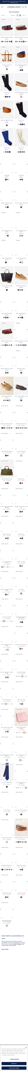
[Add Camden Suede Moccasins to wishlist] (12, 200)
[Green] (22, 483)
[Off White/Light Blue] (7, 926)
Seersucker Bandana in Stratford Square (7, 921)
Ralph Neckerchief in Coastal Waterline (7, 755)
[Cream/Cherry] (4, 97)
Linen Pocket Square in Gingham (7, 562)
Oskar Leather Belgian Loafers (21, 396)
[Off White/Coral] (6, 236)
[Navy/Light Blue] (6, 594)
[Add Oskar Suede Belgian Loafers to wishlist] (27, 90)
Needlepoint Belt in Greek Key (21, 37)
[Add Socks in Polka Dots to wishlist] (27, 449)
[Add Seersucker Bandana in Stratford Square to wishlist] (12, 918)
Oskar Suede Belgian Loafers (21, 92)
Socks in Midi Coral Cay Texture (7, 231)
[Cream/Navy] (8, 594)
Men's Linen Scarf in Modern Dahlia (7, 673)
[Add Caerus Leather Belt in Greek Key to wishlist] (12, 117)
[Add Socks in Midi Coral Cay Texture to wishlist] (12, 228)
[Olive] (8, 455)
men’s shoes (17, 944)
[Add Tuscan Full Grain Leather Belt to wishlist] (27, 200)
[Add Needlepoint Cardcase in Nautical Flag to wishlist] (27, 614)
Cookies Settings (14, 1059)
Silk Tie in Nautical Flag (7, 782)
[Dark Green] (6, 207)
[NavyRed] (9, 41)
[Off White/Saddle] (7, 69)
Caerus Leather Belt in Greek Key (7, 121)
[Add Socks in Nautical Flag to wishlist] (12, 255)
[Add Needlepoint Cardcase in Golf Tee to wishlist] (27, 504)
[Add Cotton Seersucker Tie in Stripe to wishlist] (12, 642)
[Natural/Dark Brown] (7, 125)
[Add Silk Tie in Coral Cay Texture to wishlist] (27, 807)
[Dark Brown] (8, 179)
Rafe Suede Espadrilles (21, 285)
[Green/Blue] (22, 566)
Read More (5, 949)
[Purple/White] (12, 621)
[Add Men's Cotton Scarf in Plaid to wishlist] (27, 642)
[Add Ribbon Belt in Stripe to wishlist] (27, 863)
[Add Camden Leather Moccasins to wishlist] (12, 366)
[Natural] (21, 897)
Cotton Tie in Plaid (21, 561)
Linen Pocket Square (6, 616)
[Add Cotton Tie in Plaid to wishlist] (27, 559)
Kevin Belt (21, 589)
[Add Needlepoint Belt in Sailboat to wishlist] (12, 35)
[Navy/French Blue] (6, 97)
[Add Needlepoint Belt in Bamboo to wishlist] (12, 421)
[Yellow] (6, 567)
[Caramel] (18, 290)
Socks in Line (7, 92)
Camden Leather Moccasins (7, 368)
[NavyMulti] (2, 41)
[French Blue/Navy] (10, 97)
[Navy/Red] (8, 97)
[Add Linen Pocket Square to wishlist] (12, 614)
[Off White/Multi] (8, 262)
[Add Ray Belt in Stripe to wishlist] (27, 366)
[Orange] (8, 538)
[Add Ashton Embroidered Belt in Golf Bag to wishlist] (27, 62)
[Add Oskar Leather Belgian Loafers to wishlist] (27, 393)
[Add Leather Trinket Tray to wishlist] (12, 531)
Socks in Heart (7, 810)
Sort (24, 15)
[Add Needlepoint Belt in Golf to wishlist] (27, 421)
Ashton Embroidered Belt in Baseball (7, 507)
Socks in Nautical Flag (7, 258)
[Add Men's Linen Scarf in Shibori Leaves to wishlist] (12, 587)
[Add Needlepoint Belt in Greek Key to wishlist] (27, 35)
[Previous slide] (0, 41)
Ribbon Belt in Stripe (21, 865)
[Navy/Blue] (20, 870)
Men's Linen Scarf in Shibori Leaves (7, 590)
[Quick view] (1, 35)
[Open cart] (26, 7)
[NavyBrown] (6, 41)
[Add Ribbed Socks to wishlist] (27, 476)
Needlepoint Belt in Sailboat (7, 37)
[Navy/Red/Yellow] (22, 870)
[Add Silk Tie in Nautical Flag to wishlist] (12, 780)
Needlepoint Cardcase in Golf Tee (21, 507)
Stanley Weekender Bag (7, 451)
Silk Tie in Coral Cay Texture (21, 810)
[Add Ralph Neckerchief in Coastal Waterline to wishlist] (12, 752)
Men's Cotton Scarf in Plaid (21, 644)
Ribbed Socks (21, 534)
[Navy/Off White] (25, 41)
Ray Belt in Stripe (21, 368)
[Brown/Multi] (8, 41)
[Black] (22, 290)
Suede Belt (6, 175)
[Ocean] (8, 567)
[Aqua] (10, 567)
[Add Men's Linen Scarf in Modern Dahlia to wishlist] (12, 669)
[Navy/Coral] (8, 236)
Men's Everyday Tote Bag (6, 285)
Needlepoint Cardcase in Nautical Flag (21, 617)
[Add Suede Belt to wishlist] (12, 173)
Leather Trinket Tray (6, 534)
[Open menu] (2, 7)
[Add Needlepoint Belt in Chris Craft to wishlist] (27, 835)
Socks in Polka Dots (21, 451)
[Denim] (20, 290)
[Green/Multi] (20, 649)
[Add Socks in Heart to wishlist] (12, 807)
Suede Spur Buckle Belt (7, 837)
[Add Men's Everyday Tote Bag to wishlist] (12, 283)
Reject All (14, 1063)
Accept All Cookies (14, 1068)
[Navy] (20, 70)
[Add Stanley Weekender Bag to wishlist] (12, 449)
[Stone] (24, 290)
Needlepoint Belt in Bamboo (7, 423)
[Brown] (21, 207)
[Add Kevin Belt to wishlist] (27, 587)
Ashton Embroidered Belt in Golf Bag (21, 65)
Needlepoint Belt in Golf (21, 423)
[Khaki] (4, 41)
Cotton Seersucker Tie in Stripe (6, 645)
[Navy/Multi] (11, 41)
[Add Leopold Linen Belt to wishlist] (27, 890)
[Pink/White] (12, 567)
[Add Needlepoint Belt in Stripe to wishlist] (12, 338)
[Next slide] (13, 41)
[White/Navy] (21, 455)
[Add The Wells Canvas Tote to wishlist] (12, 62)
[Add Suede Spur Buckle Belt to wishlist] (12, 835)
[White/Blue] (8, 650)
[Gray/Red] (7, 814)
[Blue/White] (2, 567)
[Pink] (6, 650)
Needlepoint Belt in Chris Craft (21, 837)
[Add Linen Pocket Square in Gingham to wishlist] (12, 559)
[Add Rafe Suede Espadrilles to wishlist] (27, 283)
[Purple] (4, 567)
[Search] (23, 7)
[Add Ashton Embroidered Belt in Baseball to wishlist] (12, 504)
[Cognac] (21, 593)
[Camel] (21, 97)
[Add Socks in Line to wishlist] (12, 90)
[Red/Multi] (20, 566)
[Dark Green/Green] (21, 373)
